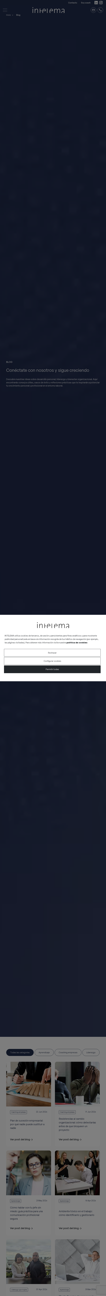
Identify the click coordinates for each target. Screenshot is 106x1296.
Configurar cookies (52, 661)
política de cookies (77, 642)
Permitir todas (52, 669)
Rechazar (52, 653)
